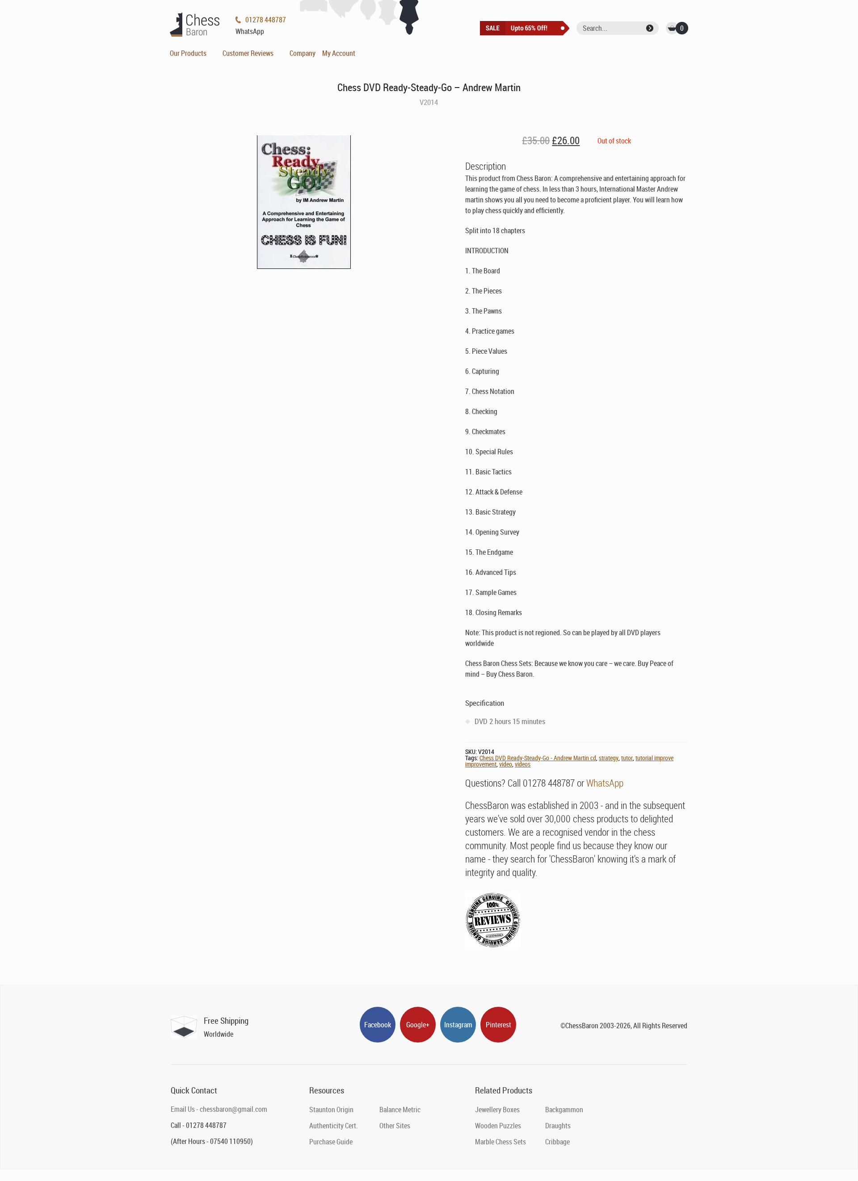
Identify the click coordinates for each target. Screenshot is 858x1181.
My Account (338, 53)
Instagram (458, 1025)
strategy (608, 758)
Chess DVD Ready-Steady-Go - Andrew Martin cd (537, 758)
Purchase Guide (331, 1142)
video (505, 764)
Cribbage (557, 1142)
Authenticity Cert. (333, 1126)
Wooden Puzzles (498, 1126)
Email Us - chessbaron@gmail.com (219, 1109)
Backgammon (564, 1109)
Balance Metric (400, 1109)
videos (522, 764)
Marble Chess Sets (500, 1142)
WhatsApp (604, 782)
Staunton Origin (331, 1109)
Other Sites (394, 1126)
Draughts (558, 1126)
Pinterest (498, 1025)
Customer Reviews (248, 53)
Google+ (417, 1025)
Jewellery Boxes (497, 1109)
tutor (627, 758)
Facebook (377, 1025)
